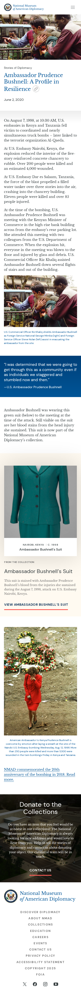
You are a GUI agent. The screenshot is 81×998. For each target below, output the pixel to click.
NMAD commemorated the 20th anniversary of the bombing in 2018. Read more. (39, 774)
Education (40, 931)
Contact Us (40, 870)
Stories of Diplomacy (18, 68)
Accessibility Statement (40, 962)
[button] (36, 89)
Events (40, 943)
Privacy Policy (40, 956)
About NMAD (40, 918)
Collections (40, 924)
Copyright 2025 (40, 968)
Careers (40, 937)
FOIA (40, 974)
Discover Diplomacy (40, 912)
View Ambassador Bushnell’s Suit (36, 604)
